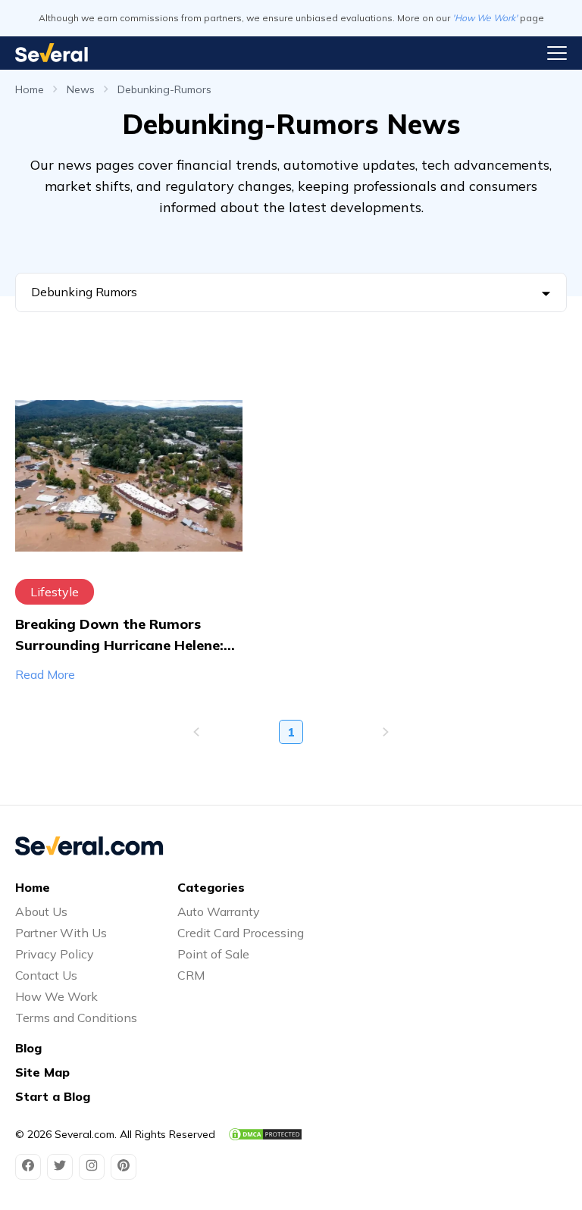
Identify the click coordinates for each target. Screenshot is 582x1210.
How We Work (56, 996)
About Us (41, 911)
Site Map (42, 1072)
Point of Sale (213, 953)
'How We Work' (485, 17)
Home (29, 89)
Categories (211, 887)
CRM (191, 975)
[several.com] (51, 52)
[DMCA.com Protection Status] (265, 1134)
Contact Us (46, 975)
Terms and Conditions (76, 1017)
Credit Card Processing (240, 932)
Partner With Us (61, 932)
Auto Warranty (218, 911)
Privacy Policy (54, 953)
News (81, 89)
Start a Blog (52, 1096)
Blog (28, 1047)
